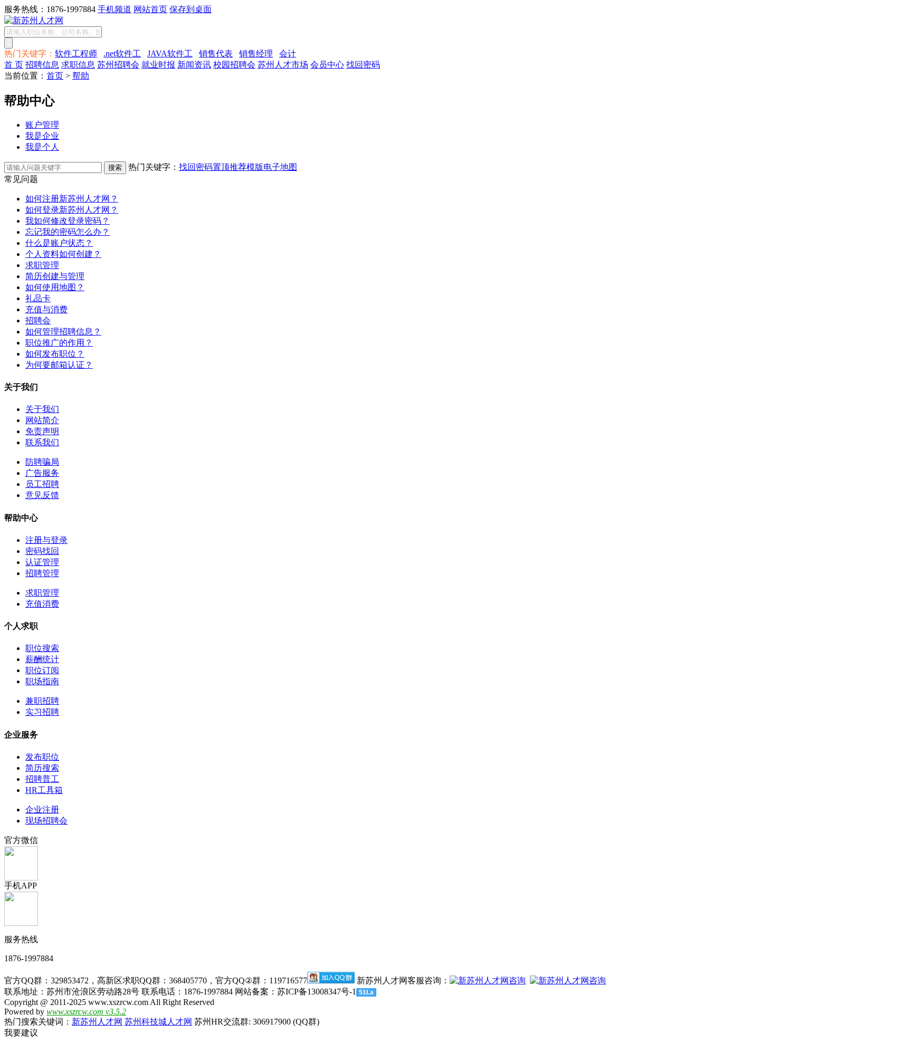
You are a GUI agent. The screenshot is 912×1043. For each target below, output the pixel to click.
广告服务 (42, 472)
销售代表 (216, 53)
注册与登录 (46, 539)
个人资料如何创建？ (63, 254)
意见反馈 (42, 495)
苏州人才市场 (283, 64)
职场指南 (42, 681)
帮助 (80, 75)
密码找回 (42, 551)
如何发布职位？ (54, 353)
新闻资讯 (194, 64)
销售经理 (256, 53)
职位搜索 (42, 648)
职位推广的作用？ (59, 342)
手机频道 (114, 9)
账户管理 (42, 124)
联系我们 (42, 442)
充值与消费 (46, 309)
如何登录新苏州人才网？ (71, 209)
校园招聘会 (234, 64)
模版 (254, 166)
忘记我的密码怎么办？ (67, 231)
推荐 (238, 166)
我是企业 (42, 135)
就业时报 (158, 64)
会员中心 (327, 64)
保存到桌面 (190, 9)
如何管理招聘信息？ (63, 331)
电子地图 (280, 166)
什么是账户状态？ (59, 242)
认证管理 (42, 562)
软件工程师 (76, 53)
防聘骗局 (42, 461)
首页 (54, 75)
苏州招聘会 (118, 64)
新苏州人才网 (97, 1021)
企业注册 (42, 809)
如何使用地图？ (54, 287)
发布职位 (42, 756)
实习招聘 (42, 711)
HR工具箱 (44, 790)
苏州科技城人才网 (158, 1021)
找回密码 (363, 64)
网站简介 (42, 420)
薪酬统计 (42, 659)
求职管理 (42, 265)
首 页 (13, 64)
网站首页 (150, 9)
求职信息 (78, 64)
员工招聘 (42, 484)
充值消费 (42, 603)
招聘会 (38, 320)
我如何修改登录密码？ (67, 220)
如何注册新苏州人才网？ (71, 198)
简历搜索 (42, 767)
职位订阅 (42, 670)
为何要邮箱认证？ (59, 364)
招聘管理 (42, 573)
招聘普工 (42, 778)
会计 (287, 53)
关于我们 (42, 409)
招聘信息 (42, 64)
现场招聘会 (46, 820)
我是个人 (42, 146)
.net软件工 (122, 53)
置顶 (221, 166)
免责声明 (42, 431)
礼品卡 (38, 298)
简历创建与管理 (54, 276)
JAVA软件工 (170, 53)
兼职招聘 (42, 700)
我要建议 (21, 1032)
